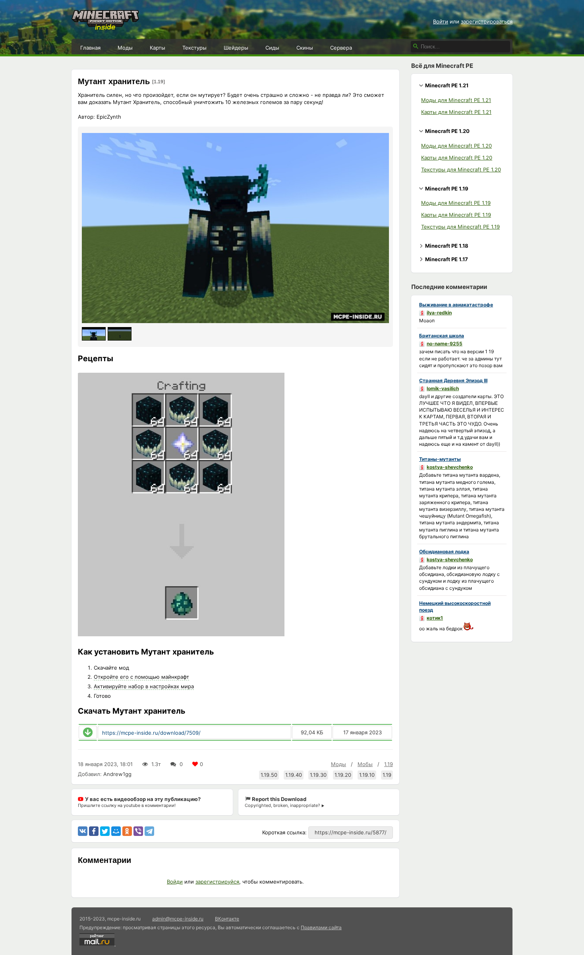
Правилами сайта (321, 927)
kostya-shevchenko (450, 467)
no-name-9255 (444, 344)
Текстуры (194, 47)
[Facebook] (94, 831)
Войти (440, 21)
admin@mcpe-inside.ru (177, 919)
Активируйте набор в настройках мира (144, 686)
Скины (304, 47)
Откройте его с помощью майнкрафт (141, 677)
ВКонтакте (227, 919)
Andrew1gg (117, 774)
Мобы (365, 764)
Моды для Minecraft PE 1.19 (456, 203)
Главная (90, 47)
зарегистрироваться (486, 21)
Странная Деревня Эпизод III (453, 380)
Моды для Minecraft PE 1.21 (456, 100)
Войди (175, 881)
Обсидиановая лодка (444, 552)
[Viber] (138, 831)
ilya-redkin (439, 313)
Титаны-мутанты (440, 459)
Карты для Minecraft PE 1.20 (456, 157)
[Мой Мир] (116, 831)
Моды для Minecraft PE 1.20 (456, 145)
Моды (125, 47)
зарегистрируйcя (217, 881)
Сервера (341, 47)
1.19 (388, 764)
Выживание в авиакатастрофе (456, 305)
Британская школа (441, 336)
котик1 (435, 618)
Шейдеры (236, 47)
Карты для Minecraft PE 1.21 (456, 112)
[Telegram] (149, 831)
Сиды (272, 47)
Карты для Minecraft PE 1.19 (456, 215)
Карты (157, 47)
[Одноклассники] (127, 831)
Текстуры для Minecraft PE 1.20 (461, 169)
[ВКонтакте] (82, 831)
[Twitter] (105, 831)
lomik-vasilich (443, 388)
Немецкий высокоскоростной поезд (455, 606)
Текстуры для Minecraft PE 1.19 (460, 226)
